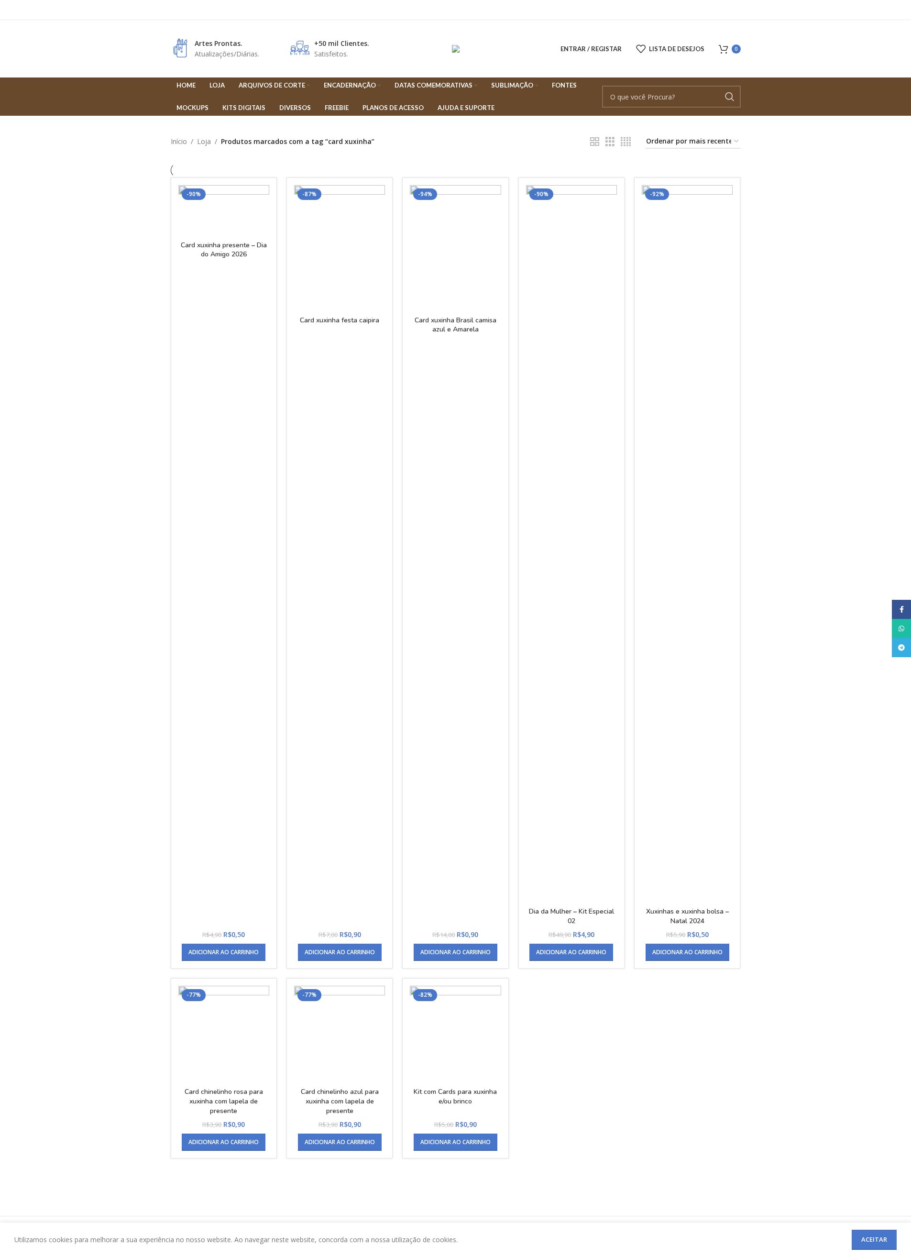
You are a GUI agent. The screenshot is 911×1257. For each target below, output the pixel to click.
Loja (204, 141)
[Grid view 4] (626, 142)
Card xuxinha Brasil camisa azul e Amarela (455, 325)
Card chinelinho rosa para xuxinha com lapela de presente (224, 1101)
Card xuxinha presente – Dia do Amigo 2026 (224, 250)
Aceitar (874, 1239)
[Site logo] (456, 48)
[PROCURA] (730, 97)
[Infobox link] (215, 49)
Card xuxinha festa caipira (339, 320)
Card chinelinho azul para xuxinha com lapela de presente (340, 1101)
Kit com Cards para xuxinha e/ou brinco (455, 1096)
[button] (223, 952)
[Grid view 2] (594, 142)
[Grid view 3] (610, 142)
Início (179, 141)
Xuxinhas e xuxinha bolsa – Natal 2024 (687, 916)
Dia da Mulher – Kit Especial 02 (571, 916)
